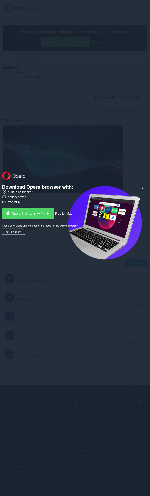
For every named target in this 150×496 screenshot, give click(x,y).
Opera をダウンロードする (30, 213)
